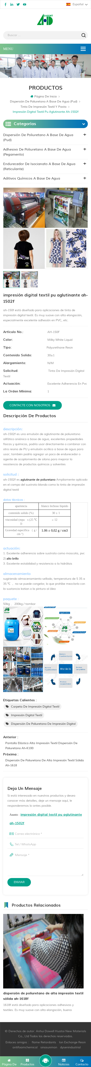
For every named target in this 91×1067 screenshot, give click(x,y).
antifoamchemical (24, 1047)
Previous (2, 961)
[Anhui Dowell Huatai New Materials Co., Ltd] (45, 20)
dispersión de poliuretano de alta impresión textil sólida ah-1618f (43, 996)
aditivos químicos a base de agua (31, 178)
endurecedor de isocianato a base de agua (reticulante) (39, 166)
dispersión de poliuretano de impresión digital (43, 724)
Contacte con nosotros (30, 405)
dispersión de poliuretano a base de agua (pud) (43, 101)
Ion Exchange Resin (72, 1042)
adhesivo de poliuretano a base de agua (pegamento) (37, 152)
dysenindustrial (70, 1047)
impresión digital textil (26, 715)
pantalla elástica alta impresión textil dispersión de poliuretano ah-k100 (41, 745)
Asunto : (46, 819)
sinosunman (48, 1047)
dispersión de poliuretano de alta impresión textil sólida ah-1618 (44, 763)
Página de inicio (45, 96)
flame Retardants (44, 1042)
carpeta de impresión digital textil (35, 706)
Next (84, 961)
